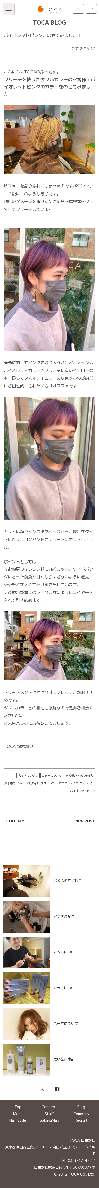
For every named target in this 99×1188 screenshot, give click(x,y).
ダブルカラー (49, 783)
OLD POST (18, 820)
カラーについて (51, 775)
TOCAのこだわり (67, 880)
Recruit (81, 1120)
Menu (18, 1113)
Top (17, 1106)
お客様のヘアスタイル (79, 775)
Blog (81, 1106)
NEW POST (85, 820)
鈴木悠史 (9, 783)
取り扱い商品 (64, 1059)
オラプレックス (68, 783)
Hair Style (17, 1120)
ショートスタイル (28, 783)
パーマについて (65, 1023)
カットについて (28, 775)
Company (81, 1113)
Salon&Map (49, 1120)
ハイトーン (87, 783)
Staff (49, 1113)
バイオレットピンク (82, 791)
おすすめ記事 (64, 916)
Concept (49, 1106)
